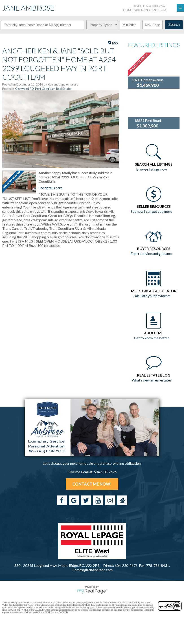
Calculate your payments (152, 296)
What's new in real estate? (151, 380)
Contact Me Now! (92, 484)
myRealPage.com (92, 591)
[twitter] (86, 500)
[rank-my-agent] (122, 500)
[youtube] (98, 500)
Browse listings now (151, 169)
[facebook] (62, 500)
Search (174, 24)
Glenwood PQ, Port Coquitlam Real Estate (43, 88)
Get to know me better (151, 338)
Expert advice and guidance (152, 253)
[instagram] (110, 500)
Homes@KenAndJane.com (144, 10)
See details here (50, 188)
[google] (74, 500)
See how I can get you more (151, 211)
